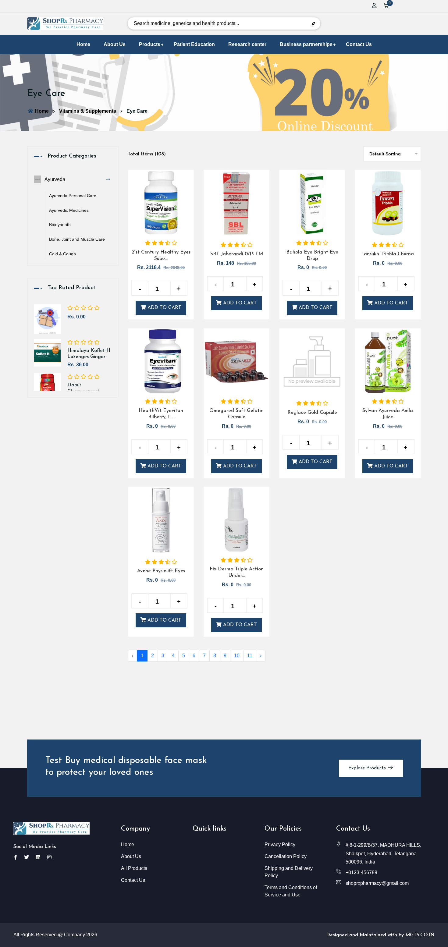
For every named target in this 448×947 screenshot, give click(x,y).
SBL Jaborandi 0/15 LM (236, 254)
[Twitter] (26, 857)
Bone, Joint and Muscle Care (77, 239)
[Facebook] (15, 857)
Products (149, 44)
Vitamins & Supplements (87, 111)
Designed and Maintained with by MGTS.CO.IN (380, 935)
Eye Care (137, 111)
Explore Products (367, 768)
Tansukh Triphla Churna (387, 254)
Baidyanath (60, 224)
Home (83, 44)
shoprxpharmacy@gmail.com (377, 883)
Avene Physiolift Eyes (161, 571)
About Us (115, 44)
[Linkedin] (38, 857)
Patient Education (194, 44)
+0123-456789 (361, 872)
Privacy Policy (280, 844)
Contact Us (359, 44)
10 (237, 655)
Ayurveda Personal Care (72, 195)
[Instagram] (49, 857)
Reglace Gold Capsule (312, 412)
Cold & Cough (62, 253)
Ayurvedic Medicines (69, 210)
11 (249, 655)
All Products (134, 868)
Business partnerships (306, 44)
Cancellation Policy (286, 856)
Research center (247, 44)
